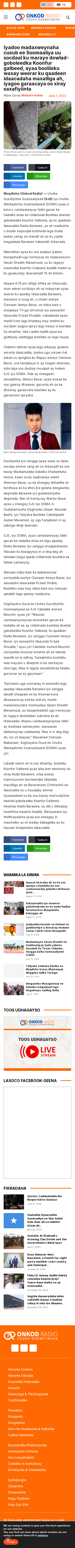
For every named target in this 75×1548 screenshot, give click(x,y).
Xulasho (14, 1388)
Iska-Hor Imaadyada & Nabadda (31, 1429)
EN (64, 4)
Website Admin (32, 95)
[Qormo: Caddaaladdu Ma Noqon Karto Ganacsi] (14, 1202)
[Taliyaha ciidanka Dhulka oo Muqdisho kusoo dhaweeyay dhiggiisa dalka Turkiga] (14, 970)
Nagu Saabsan (19, 1498)
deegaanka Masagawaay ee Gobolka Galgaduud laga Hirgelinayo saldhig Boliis (44, 987)
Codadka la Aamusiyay (25, 1464)
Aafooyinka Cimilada (23, 1451)
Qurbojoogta (17, 1480)
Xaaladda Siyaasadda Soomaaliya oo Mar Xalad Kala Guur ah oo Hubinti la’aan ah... (44, 1220)
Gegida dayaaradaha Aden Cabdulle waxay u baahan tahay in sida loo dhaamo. (45, 1299)
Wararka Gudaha (20, 1369)
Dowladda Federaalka (23, 1382)
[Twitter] (12, 4)
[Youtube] (19, 4)
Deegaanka (16, 1423)
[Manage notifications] (8, 1540)
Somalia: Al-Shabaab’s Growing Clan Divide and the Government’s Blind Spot (47, 1239)
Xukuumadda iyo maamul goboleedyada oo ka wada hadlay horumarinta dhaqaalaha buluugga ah (48, 908)
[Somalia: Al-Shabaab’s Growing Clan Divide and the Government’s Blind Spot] (14, 1241)
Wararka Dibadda (20, 1375)
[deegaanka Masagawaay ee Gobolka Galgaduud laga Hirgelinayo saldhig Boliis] (14, 988)
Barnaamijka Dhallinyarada (27, 1445)
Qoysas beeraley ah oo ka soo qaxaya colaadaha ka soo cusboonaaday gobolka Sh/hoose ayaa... (48, 887)
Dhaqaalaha (16, 1492)
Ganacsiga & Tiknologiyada (28, 1394)
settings (43, 1535)
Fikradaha (15, 1410)
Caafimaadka (17, 1400)
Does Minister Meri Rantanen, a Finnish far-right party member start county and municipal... (47, 1260)
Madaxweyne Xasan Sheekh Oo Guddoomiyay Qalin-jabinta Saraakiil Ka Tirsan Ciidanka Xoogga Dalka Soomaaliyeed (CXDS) (46, 948)
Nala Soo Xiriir (18, 1504)
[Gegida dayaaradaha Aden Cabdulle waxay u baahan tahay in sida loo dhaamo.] (14, 1302)
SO (49, 4)
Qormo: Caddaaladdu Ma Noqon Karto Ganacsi (44, 1197)
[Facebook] (6, 4)
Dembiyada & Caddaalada (27, 1470)
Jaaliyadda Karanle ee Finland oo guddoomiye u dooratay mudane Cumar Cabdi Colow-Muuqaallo (47, 927)
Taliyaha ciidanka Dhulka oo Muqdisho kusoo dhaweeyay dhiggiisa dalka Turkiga (44, 969)
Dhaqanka (15, 1416)
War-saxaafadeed (21, 1457)
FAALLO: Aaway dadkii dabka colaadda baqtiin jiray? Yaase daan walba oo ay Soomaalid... (47, 1280)
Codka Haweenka (21, 1435)
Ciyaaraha (15, 1486)
